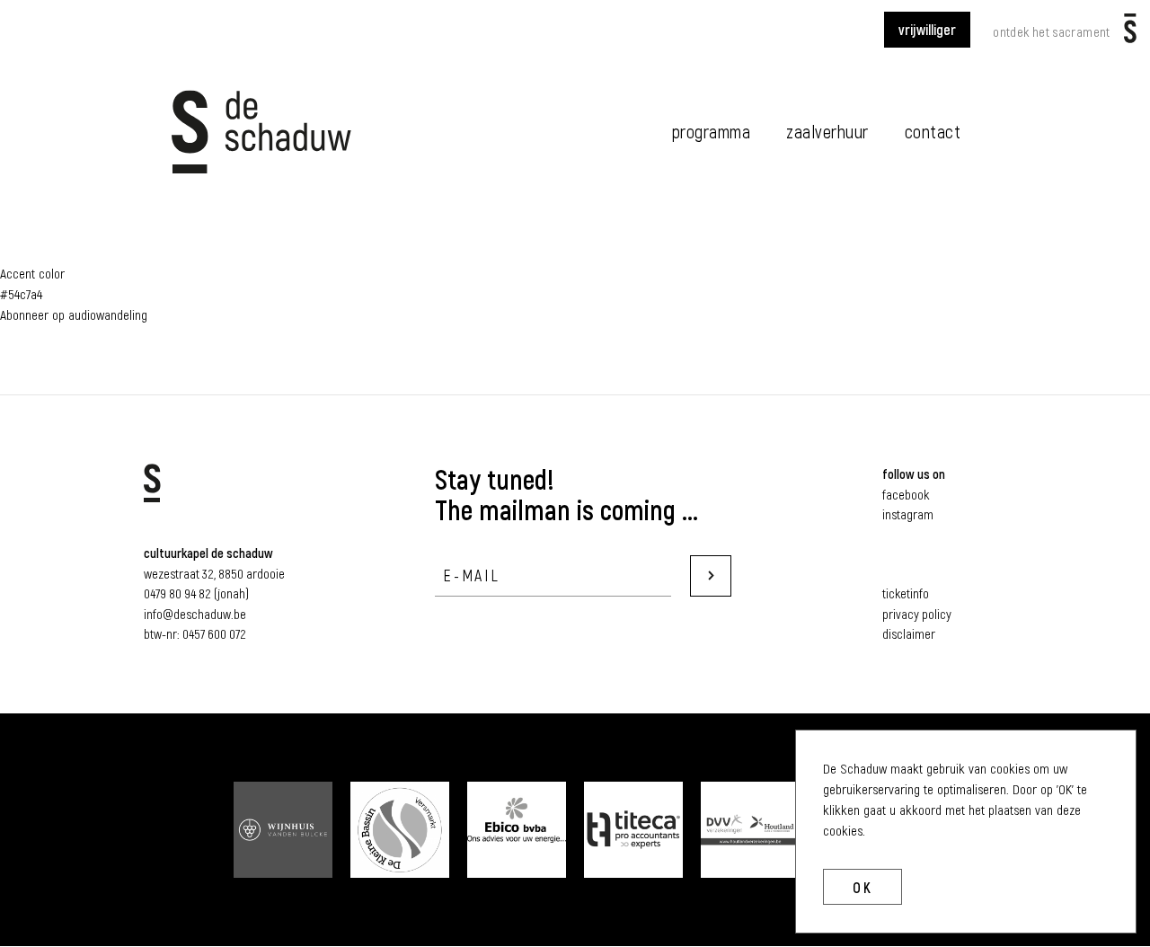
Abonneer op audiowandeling (73, 314)
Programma (711, 131)
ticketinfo (905, 593)
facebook (905, 494)
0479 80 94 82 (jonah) (196, 593)
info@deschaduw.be (195, 614)
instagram (907, 514)
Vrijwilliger (927, 29)
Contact (933, 131)
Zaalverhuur (827, 131)
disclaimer (908, 633)
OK (862, 887)
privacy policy (916, 614)
